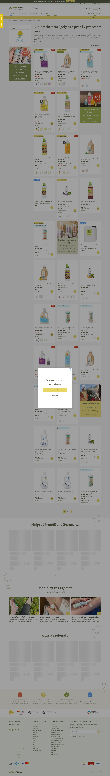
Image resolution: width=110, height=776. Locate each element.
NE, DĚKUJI (55, 395)
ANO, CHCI (55, 390)
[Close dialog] (70, 369)
